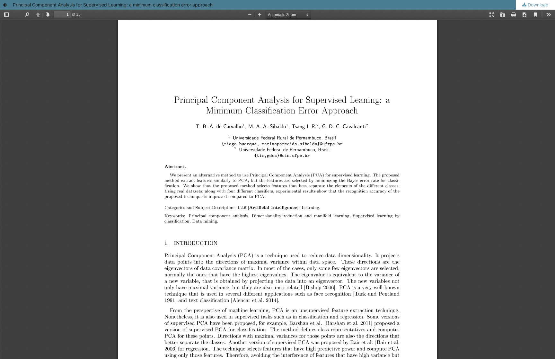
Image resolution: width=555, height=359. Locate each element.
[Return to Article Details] (5, 5)
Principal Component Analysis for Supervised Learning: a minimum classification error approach (113, 4)
